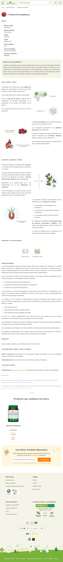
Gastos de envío (36, 489)
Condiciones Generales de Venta (34, 558)
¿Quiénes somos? (10, 480)
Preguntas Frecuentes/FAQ (12, 505)
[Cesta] (60, 3)
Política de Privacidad (9, 558)
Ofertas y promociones (11, 514)
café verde (24, 370)
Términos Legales (48, 558)
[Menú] (19, 489)
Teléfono (35, 483)
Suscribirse (45, 459)
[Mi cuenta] (55, 3)
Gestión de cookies (20, 558)
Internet (35, 480)
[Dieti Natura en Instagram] (29, 539)
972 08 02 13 (41, 506)
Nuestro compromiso (11, 483)
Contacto (56, 558)
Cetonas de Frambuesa (13, 425)
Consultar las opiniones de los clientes (15, 486)
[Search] (49, 3)
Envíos (7, 511)
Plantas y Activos (10, 7)
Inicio (3, 7)
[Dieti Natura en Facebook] (33, 539)
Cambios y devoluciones (11, 508)
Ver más (31, 392)
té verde (18, 370)
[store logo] (11, 2)
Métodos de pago (37, 486)
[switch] (15, 493)
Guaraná (14, 370)
